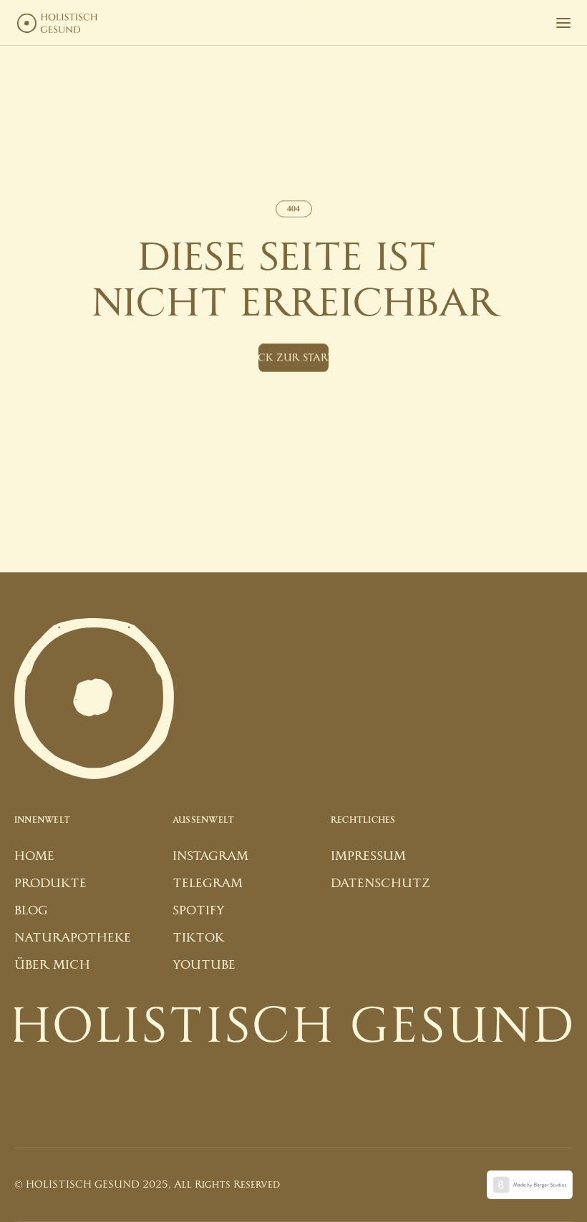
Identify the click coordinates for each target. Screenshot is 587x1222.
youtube (204, 965)
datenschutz (380, 883)
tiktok (198, 937)
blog (31, 910)
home (34, 856)
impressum (368, 856)
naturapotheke (72, 937)
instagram (210, 856)
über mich (52, 965)
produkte (50, 883)
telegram (208, 883)
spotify (199, 910)
